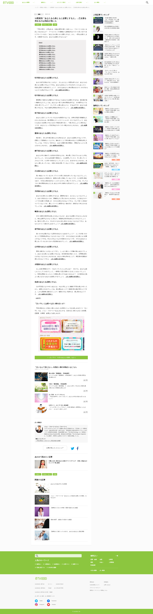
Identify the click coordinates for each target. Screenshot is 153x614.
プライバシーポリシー (95, 587)
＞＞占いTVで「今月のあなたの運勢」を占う (61, 357)
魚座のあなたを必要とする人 (46, 69)
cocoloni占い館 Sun (39, 584)
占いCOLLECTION (58, 588)
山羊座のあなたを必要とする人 (47, 65)
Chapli (49, 588)
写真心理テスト (41, 567)
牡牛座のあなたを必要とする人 (47, 48)
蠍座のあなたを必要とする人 (46, 60)
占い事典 (102, 570)
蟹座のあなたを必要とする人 (46, 52)
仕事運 (111, 559)
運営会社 (92, 582)
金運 (101, 559)
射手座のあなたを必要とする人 (47, 63)
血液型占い (57, 564)
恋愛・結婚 (93, 559)
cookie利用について (94, 584)
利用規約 (106, 582)
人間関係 (111, 562)
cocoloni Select (59, 584)
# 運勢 (54, 24)
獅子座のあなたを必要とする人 (47, 54)
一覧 (117, 555)
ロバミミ (50, 584)
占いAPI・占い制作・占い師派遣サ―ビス (45, 596)
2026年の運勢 (52, 567)
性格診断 (92, 565)
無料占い (39, 564)
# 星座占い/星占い (47, 24)
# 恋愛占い (38, 24)
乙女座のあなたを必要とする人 (47, 56)
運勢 (39, 14)
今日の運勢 (93, 570)
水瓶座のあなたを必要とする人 (47, 67)
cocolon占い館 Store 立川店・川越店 (43, 592)
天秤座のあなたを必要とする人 (47, 58)
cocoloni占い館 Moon (40, 588)
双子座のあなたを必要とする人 (47, 50)
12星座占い (48, 564)
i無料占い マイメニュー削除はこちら (98, 590)
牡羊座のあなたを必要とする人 (47, 46)
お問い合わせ (107, 584)
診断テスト (76, 564)
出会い (101, 562)
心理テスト (66, 564)
